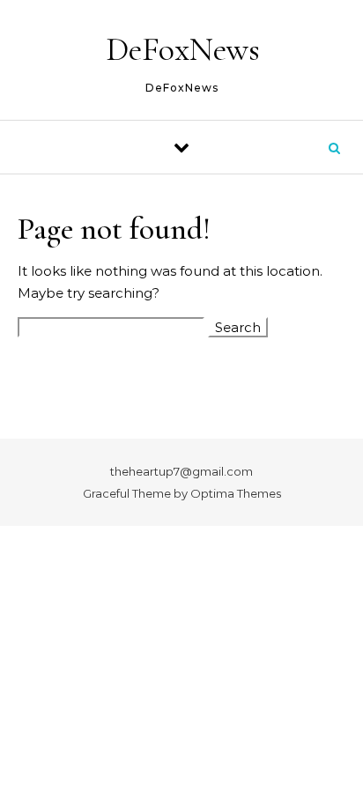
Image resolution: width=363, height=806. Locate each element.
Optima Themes (235, 493)
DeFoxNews (183, 49)
